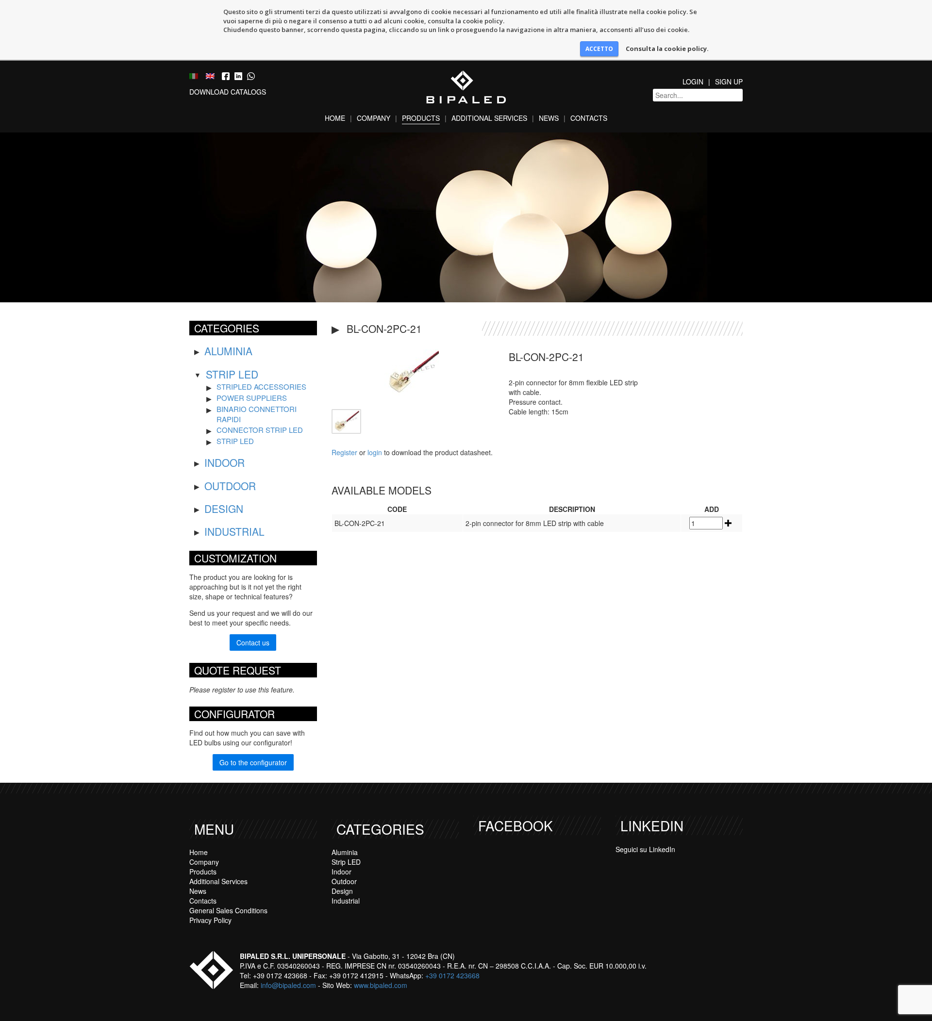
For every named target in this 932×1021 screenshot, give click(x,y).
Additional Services (489, 118)
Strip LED (232, 374)
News (549, 118)
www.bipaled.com (380, 985)
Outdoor (230, 485)
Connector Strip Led (259, 430)
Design (223, 508)
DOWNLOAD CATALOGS (227, 92)
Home (335, 118)
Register (344, 452)
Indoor (224, 462)
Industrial (234, 531)
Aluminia (228, 351)
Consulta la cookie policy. (667, 48)
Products (421, 118)
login (374, 452)
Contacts (588, 118)
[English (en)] (210, 75)
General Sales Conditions (228, 910)
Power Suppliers (251, 398)
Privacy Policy (210, 920)
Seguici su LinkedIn (645, 849)
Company (373, 118)
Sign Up (729, 81)
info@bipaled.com (288, 985)
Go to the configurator (253, 762)
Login (692, 81)
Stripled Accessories (261, 386)
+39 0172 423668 (452, 975)
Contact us (252, 642)
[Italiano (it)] (193, 75)
